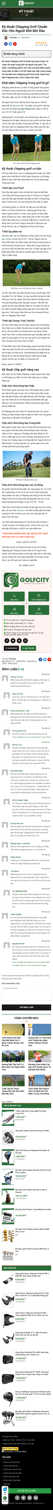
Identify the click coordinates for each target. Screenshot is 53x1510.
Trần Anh (13, 38)
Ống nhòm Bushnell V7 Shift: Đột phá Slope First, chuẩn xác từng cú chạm (32, 1373)
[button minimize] (48, 54)
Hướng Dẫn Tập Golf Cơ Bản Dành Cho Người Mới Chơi (13, 1067)
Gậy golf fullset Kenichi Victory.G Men (32, 1131)
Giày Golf (14, 613)
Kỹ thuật (36, 18)
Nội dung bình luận (11, 984)
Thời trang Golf (38, 600)
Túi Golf (39, 613)
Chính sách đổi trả (10, 1466)
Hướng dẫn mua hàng (11, 1480)
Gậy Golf (14, 600)
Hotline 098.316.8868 (26, 1491)
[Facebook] (6, 44)
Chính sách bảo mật (11, 1477)
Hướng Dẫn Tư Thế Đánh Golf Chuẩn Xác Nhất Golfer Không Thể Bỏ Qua (39, 1042)
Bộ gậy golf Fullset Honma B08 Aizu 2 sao (32, 1250)
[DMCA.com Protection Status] (10, 1448)
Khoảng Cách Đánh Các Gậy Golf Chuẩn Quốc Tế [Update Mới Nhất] (39, 1067)
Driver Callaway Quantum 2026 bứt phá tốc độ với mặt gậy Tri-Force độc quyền (33, 1393)
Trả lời (47, 674)
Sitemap (6, 1484)
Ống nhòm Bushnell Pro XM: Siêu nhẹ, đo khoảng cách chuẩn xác (32, 1353)
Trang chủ (16, 18)
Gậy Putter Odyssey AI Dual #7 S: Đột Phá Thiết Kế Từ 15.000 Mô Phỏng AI (32, 1294)
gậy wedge (6, 239)
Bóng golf (21, 510)
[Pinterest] (15, 44)
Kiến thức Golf (27, 18)
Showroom (12, 648)
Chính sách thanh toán (12, 1469)
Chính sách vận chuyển (12, 1473)
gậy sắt (5, 112)
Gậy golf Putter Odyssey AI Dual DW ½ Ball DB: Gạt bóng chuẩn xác (32, 1274)
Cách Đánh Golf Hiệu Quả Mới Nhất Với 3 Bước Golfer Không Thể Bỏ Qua (13, 1042)
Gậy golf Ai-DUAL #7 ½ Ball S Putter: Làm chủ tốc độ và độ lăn (31, 1334)
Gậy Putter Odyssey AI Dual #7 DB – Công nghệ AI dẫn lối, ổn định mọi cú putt (31, 1314)
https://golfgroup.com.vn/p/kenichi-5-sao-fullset (31, 737)
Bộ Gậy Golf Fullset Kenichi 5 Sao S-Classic (31, 1191)
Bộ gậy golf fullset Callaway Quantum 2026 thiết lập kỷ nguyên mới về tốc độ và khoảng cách (32, 1412)
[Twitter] (10, 44)
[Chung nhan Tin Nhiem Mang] (14, 1452)
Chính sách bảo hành (11, 1462)
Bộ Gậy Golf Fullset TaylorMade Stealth (33, 1209)
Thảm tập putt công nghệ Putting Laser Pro (30, 1112)
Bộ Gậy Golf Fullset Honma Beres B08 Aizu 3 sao (32, 1230)
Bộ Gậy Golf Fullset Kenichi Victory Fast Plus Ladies (33, 1171)
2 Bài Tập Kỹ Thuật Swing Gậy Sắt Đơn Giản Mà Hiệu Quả (13, 1091)
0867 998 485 (29, 648)
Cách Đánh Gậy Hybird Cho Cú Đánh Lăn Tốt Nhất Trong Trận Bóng (38, 1091)
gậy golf (16, 105)
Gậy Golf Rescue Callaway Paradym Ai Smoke (32, 1151)
